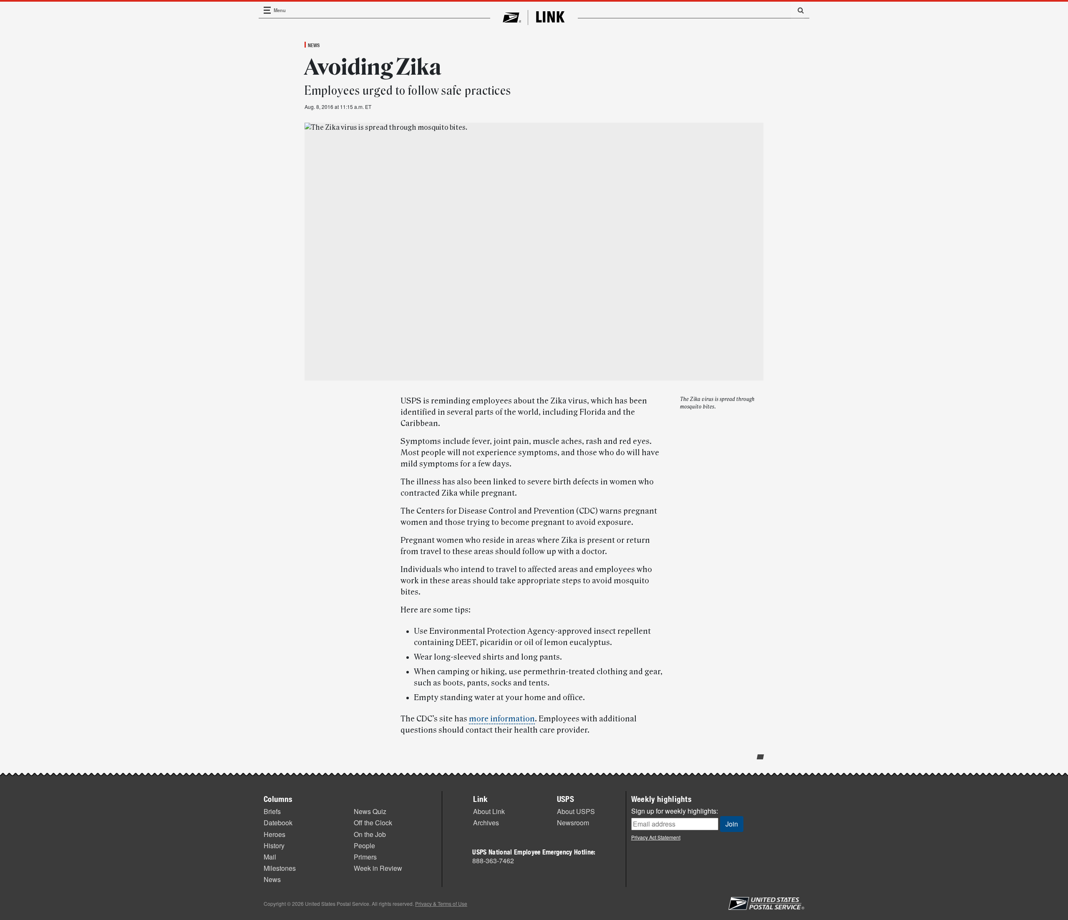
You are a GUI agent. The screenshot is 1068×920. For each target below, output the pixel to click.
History (274, 845)
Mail (270, 857)
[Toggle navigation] (267, 10)
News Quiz (370, 811)
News (314, 45)
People (364, 845)
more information (502, 718)
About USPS (576, 811)
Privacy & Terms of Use (441, 903)
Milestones (280, 868)
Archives (486, 822)
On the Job (370, 834)
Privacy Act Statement (655, 837)
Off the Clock (373, 822)
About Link (489, 811)
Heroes (274, 834)
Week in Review (378, 868)
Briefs (272, 811)
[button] (797, 10)
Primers (365, 857)
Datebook (278, 822)
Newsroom (573, 822)
